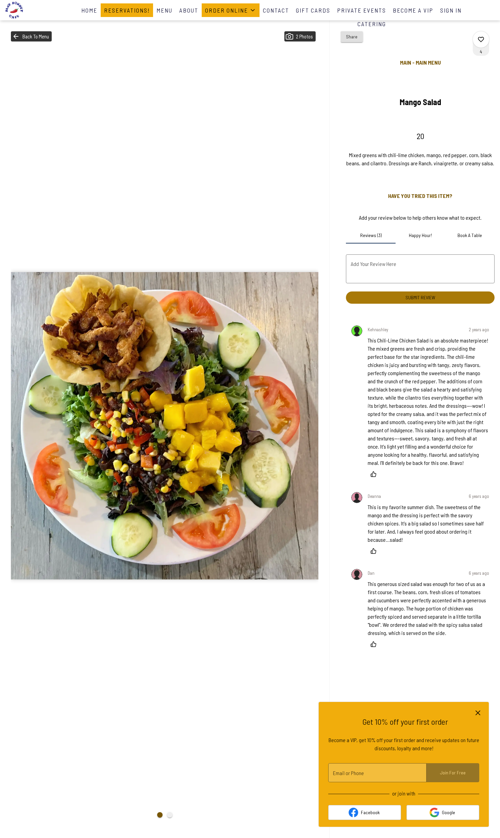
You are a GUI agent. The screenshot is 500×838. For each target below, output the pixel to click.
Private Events (361, 10)
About (188, 10)
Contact (276, 10)
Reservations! (127, 10)
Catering (371, 23)
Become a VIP (413, 10)
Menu (164, 10)
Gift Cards (313, 10)
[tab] (371, 235)
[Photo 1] (160, 815)
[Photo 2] (169, 815)
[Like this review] (375, 474)
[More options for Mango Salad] (481, 39)
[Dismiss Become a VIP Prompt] (478, 713)
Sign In (451, 10)
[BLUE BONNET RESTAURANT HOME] (36, 10)
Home (89, 10)
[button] (231, 10)
